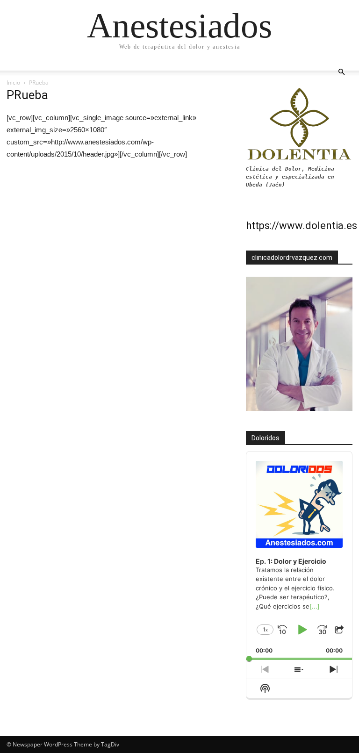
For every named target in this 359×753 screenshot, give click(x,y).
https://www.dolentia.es (301, 225)
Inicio (13, 82)
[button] (341, 72)
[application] (299, 556)
